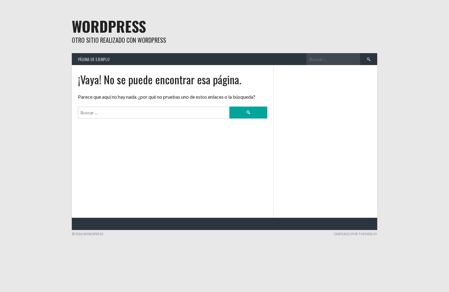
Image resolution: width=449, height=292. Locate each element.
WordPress (109, 26)
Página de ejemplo (94, 59)
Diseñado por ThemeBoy (355, 234)
